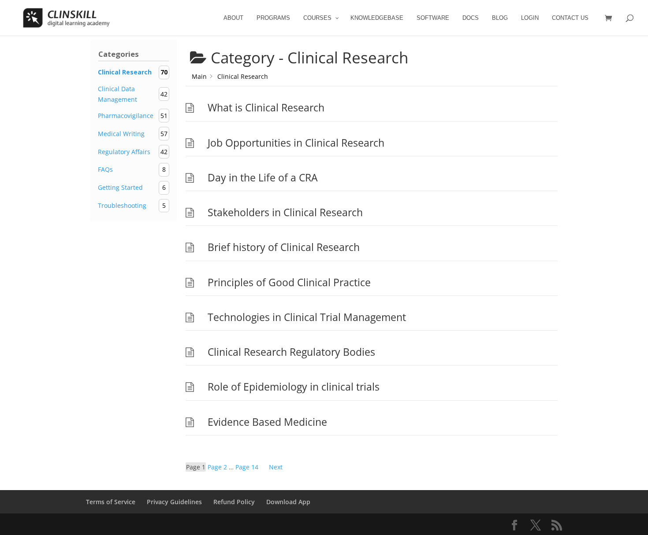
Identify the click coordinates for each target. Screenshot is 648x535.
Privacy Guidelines (174, 502)
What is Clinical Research (266, 107)
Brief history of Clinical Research (284, 247)
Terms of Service (110, 502)
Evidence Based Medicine (267, 422)
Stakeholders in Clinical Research (285, 212)
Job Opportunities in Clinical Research (296, 143)
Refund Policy (234, 502)
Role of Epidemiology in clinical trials (294, 387)
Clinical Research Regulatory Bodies (291, 352)
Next (276, 467)
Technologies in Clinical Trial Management (307, 317)
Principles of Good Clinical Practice (289, 282)
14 (246, 467)
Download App (288, 502)
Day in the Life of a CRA (263, 177)
